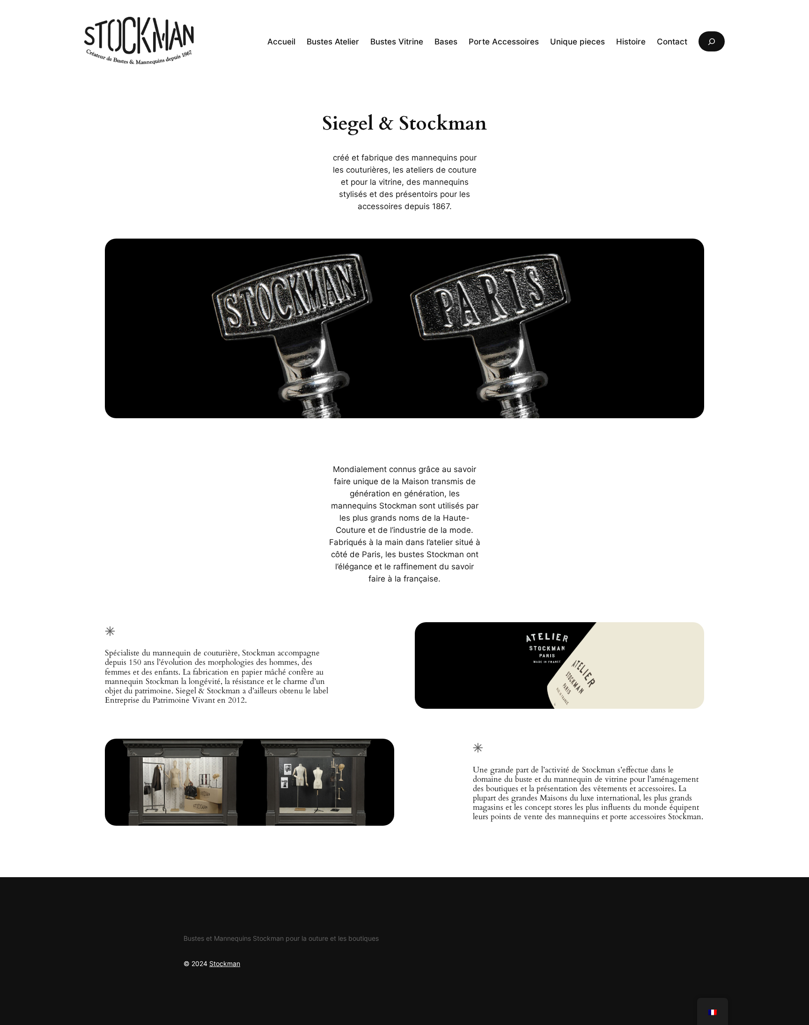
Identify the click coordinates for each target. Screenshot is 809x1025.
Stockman (224, 963)
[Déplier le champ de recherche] (712, 41)
